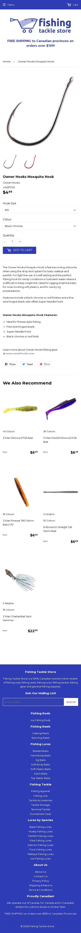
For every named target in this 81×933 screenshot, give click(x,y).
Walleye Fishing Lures (40, 854)
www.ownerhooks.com (20, 353)
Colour (7, 219)
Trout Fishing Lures (40, 849)
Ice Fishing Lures (40, 858)
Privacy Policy (40, 880)
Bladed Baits (40, 750)
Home (7, 61)
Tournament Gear (40, 813)
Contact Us (40, 876)
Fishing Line (41, 795)
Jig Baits (41, 759)
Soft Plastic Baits (41, 769)
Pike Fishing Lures (40, 840)
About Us (40, 871)
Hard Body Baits (40, 755)
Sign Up (71, 702)
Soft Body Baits (40, 764)
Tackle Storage (40, 804)
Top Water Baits (40, 778)
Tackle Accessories (40, 800)
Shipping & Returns (40, 885)
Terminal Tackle (40, 809)
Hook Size (9, 203)
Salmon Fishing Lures (40, 844)
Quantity (8, 235)
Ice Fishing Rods (40, 720)
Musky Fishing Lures (41, 831)
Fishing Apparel (40, 791)
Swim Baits (40, 773)
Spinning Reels (40, 737)
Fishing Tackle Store (42, 926)
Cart (75, 4)
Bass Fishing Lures (40, 826)
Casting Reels (40, 733)
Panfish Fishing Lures (40, 835)
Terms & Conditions (40, 889)
